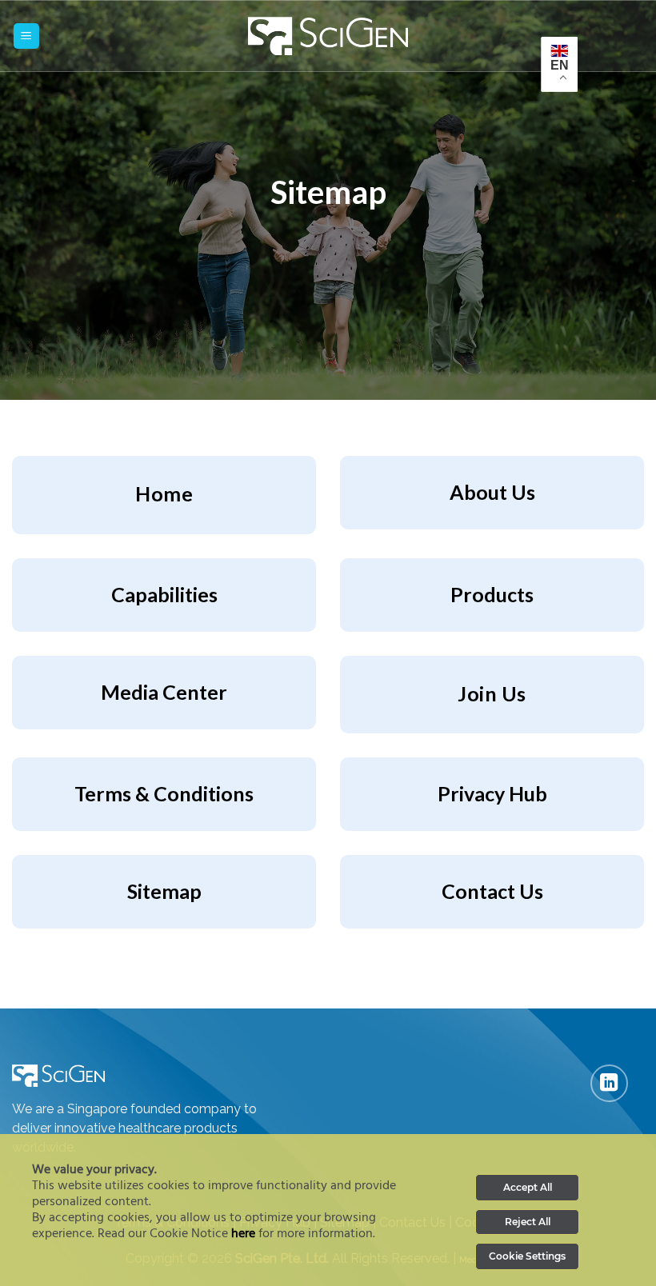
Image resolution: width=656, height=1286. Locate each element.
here (243, 1234)
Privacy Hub (492, 793)
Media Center (164, 692)
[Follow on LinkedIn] (609, 1083)
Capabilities (164, 594)
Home (164, 493)
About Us (492, 492)
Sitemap (164, 891)
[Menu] (26, 36)
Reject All (527, 1222)
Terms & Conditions (164, 793)
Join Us (492, 693)
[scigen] (328, 36)
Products (492, 594)
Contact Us (492, 891)
